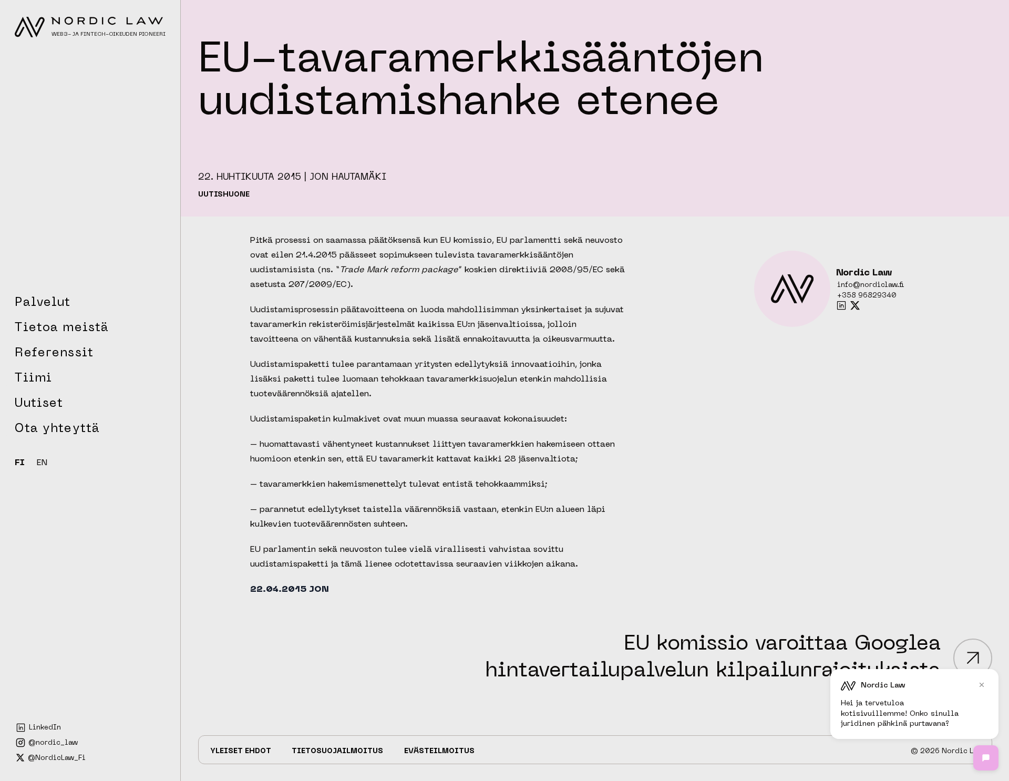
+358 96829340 (867, 295)
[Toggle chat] (985, 757)
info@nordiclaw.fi (870, 285)
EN (42, 463)
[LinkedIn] (841, 305)
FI (20, 463)
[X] (855, 305)
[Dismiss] (981, 685)
